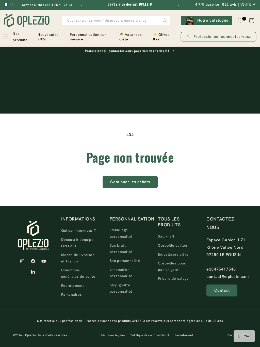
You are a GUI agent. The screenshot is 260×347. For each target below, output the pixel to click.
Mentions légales (113, 335)
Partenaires (71, 294)
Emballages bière (173, 254)
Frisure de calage (173, 278)
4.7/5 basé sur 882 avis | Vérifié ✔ (225, 4)
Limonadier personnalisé (121, 272)
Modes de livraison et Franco (78, 258)
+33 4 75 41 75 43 (58, 4)
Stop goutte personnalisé (121, 288)
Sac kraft (166, 236)
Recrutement (72, 285)
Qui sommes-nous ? (78, 230)
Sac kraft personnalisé (121, 248)
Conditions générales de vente (78, 273)
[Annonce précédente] (81, 5)
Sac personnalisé (125, 260)
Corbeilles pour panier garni (172, 266)
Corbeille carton (172, 245)
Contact (222, 290)
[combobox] (116, 20)
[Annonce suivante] (178, 5)
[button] (18, 36)
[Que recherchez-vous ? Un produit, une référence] (164, 20)
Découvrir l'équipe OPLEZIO (77, 242)
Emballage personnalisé (121, 233)
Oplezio (30, 335)
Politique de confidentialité (150, 335)
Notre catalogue (213, 20)
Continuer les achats (130, 181)
